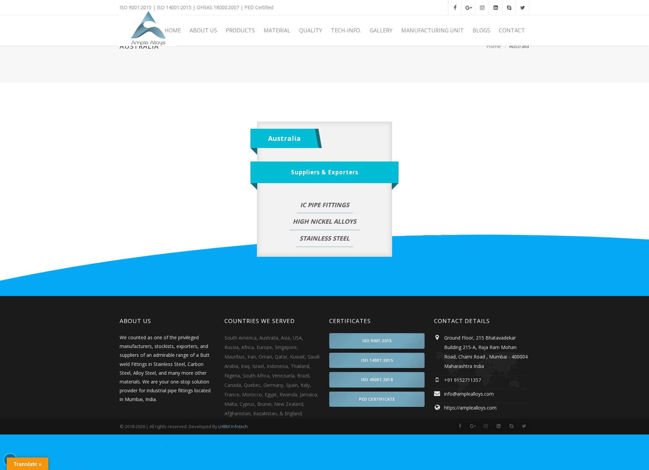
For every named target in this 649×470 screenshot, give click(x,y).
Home (493, 46)
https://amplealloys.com (470, 407)
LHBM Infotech (233, 426)
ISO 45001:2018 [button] (377, 379)
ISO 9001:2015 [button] (377, 341)
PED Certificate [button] (377, 399)
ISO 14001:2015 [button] (377, 360)
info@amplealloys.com (469, 394)
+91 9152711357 (462, 380)
